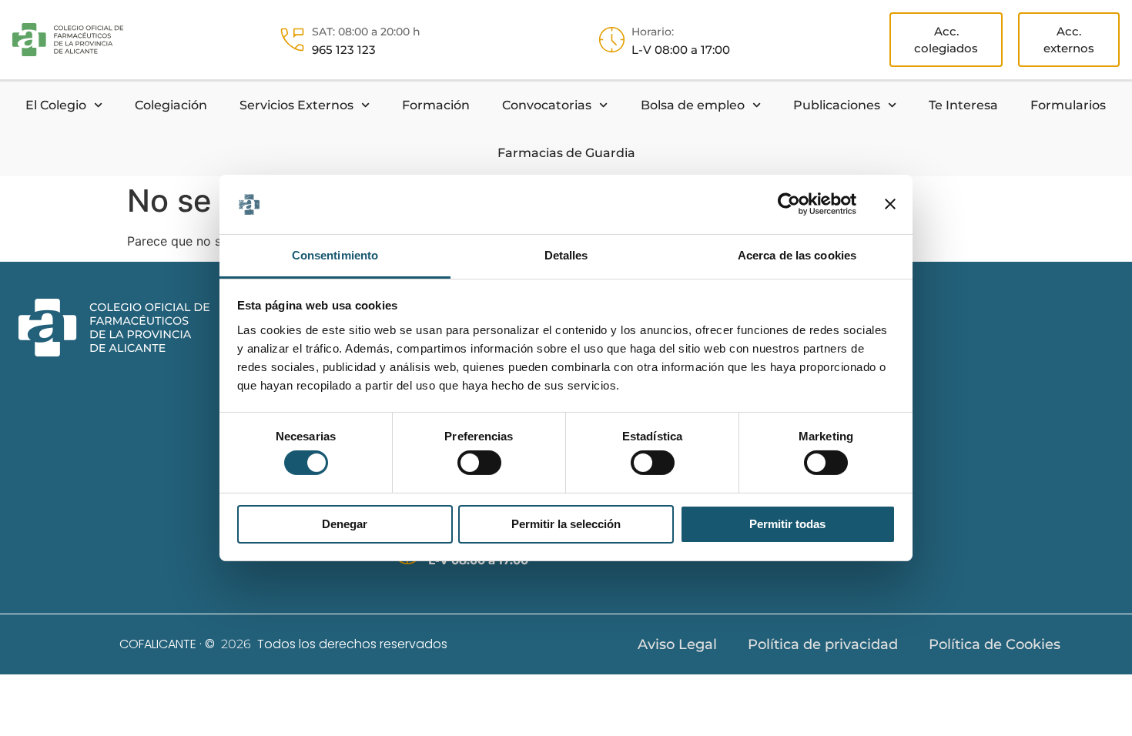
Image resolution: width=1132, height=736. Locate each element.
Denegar (344, 523)
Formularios (1068, 105)
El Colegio (55, 105)
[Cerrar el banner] (890, 204)
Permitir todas (787, 523)
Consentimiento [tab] (335, 255)
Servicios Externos (296, 105)
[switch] (479, 462)
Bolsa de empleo (693, 105)
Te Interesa (963, 105)
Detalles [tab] (566, 255)
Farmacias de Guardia (566, 153)
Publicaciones (836, 105)
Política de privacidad (823, 644)
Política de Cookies (994, 644)
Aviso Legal (677, 644)
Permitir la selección (566, 523)
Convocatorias (546, 105)
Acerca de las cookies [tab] (797, 255)
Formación (436, 105)
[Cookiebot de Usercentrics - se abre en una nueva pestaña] (789, 204)
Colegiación (171, 105)
